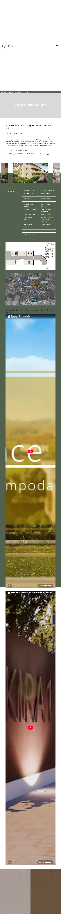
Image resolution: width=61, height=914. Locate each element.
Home (2, 92)
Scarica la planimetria (14, 133)
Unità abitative (9, 92)
